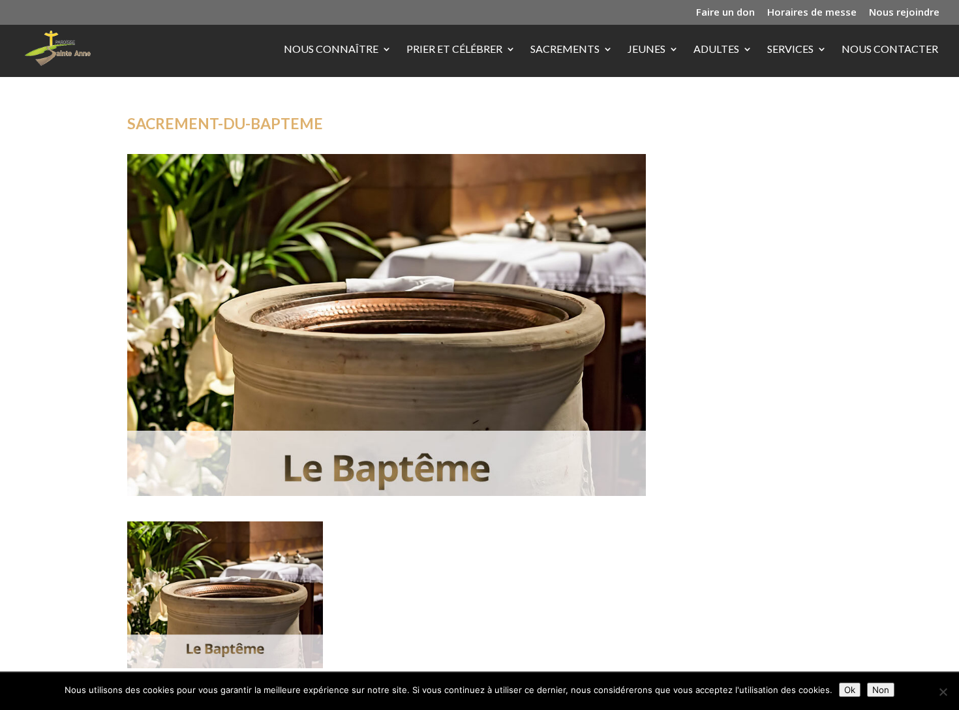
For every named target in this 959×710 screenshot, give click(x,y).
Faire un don (725, 12)
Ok (849, 690)
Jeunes (646, 49)
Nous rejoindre (904, 12)
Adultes (716, 49)
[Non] (942, 691)
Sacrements (565, 49)
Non (880, 690)
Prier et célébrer (454, 49)
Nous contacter (890, 49)
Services (790, 49)
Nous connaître (331, 49)
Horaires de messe (812, 12)
